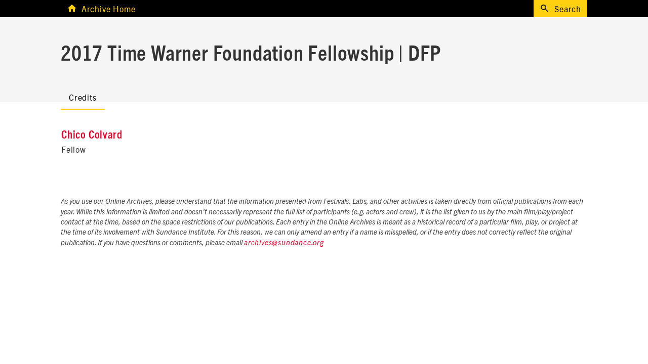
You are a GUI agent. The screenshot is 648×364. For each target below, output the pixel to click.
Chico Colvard (91, 135)
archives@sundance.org (284, 243)
